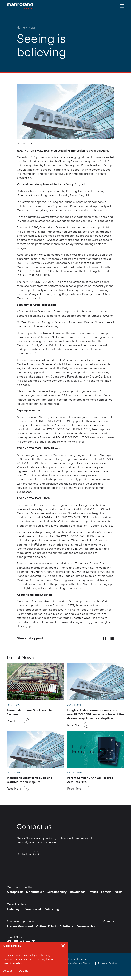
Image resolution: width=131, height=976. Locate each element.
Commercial (33, 909)
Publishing (51, 909)
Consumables (85, 926)
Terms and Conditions (108, 963)
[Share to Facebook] (104, 638)
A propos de (15, 892)
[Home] (20, 6)
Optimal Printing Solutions (54, 926)
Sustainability (57, 892)
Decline (23, 970)
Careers (106, 892)
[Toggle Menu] (122, 6)
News (32, 27)
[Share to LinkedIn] (112, 638)
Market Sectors (16, 904)
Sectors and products (20, 921)
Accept (7, 970)
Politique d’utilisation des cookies (72, 959)
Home (21, 27)
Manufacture (35, 892)
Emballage (14, 909)
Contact (108, 921)
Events (93, 892)
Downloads (77, 892)
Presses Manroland (20, 926)
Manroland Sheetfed (20, 887)
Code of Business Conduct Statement (75, 963)
